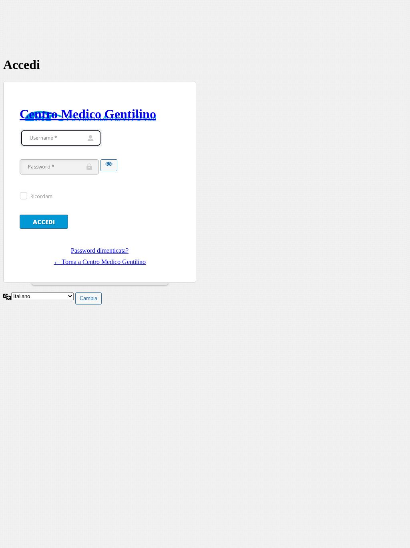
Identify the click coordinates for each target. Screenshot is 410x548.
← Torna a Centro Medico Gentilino (100, 261)
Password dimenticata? (100, 250)
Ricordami (42, 196)
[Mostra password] (108, 165)
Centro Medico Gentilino (88, 114)
